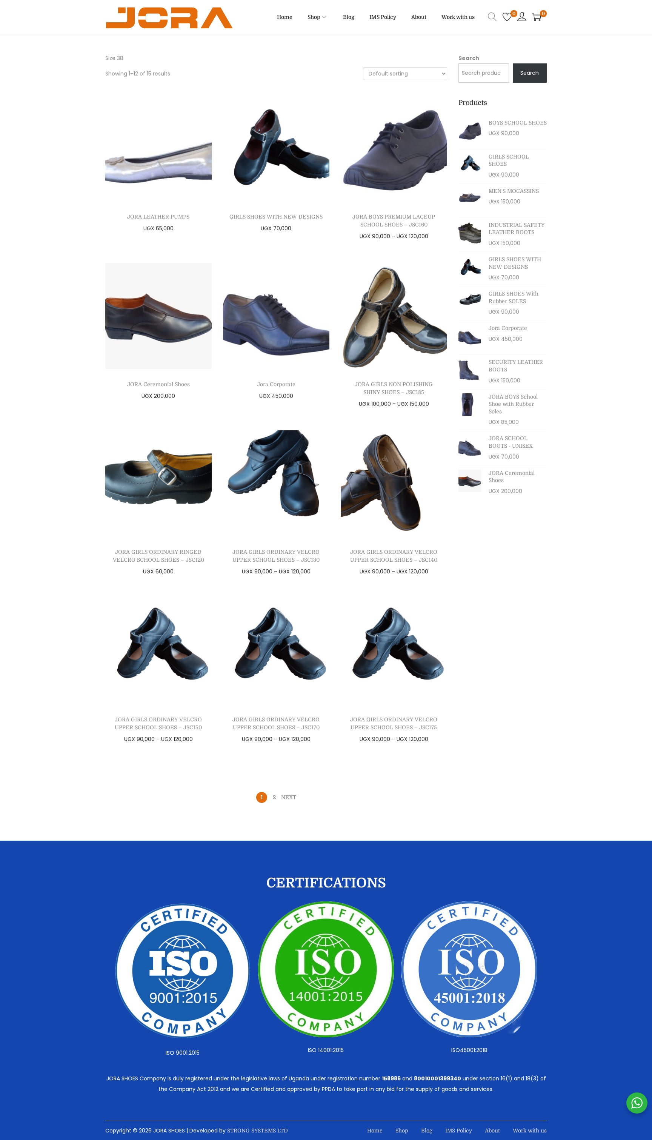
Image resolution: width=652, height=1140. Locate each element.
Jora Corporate (276, 384)
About (492, 1131)
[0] (507, 17)
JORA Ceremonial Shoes (158, 384)
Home (375, 1131)
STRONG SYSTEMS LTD (257, 1131)
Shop (401, 1131)
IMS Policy (458, 1131)
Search (468, 58)
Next (288, 797)
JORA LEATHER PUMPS (158, 217)
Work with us (530, 1131)
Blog (426, 1131)
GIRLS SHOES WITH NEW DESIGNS (276, 217)
